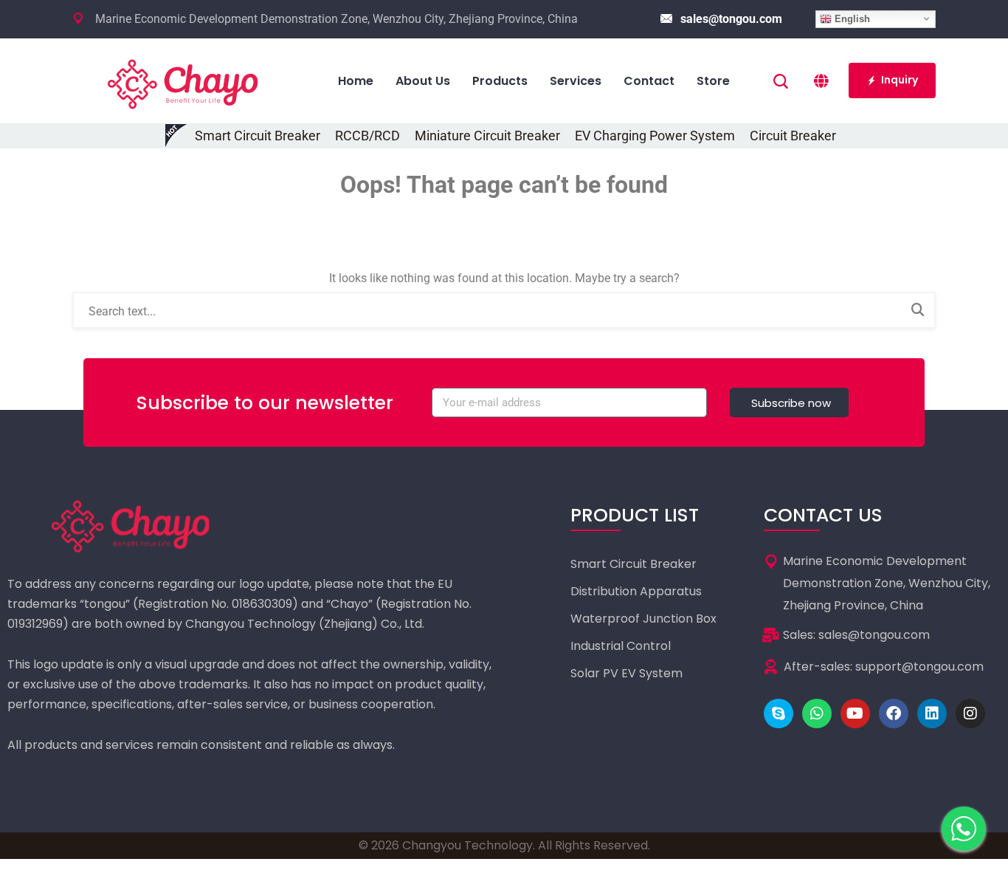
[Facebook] (893, 713)
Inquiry (899, 79)
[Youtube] (855, 713)
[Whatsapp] (817, 713)
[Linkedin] (932, 713)
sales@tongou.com (731, 19)
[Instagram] (970, 713)
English (851, 18)
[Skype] (778, 713)
